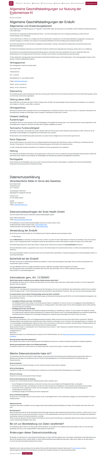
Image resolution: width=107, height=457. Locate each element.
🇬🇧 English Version (27, 453)
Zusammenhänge (47, 3)
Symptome (28, 3)
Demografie (66, 3)
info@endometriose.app (20, 81)
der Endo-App (77, 448)
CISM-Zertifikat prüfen (42, 226)
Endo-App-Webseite (78, 3)
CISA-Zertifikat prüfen (41, 225)
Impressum (18, 453)
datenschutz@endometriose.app (23, 220)
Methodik (57, 3)
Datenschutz (13, 453)
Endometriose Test (91, 3)
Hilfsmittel (36, 3)
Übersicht (20, 3)
